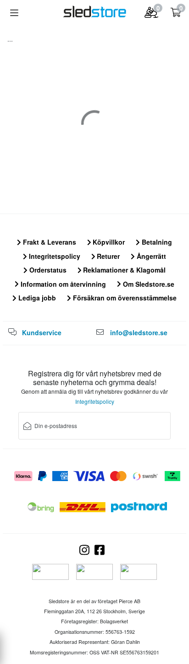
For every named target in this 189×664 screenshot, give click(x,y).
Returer (107, 256)
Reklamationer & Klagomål (123, 269)
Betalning (156, 241)
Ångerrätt (150, 256)
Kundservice (41, 332)
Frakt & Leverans (48, 241)
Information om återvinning (62, 284)
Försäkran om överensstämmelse (124, 297)
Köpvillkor (108, 241)
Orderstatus (47, 269)
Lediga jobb (36, 297)
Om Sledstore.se (147, 284)
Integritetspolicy (53, 256)
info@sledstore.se (138, 332)
